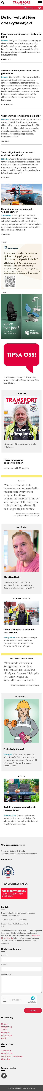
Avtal (3, 1038)
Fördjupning (6, 1026)
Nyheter (4, 1024)
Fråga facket (6, 1035)
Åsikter (4, 1029)
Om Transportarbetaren (11, 1056)
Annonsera (6, 1050)
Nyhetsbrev (6, 1059)
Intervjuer (5, 1032)
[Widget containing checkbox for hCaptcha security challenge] (19, 999)
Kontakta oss (7, 1053)
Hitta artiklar (28, 8)
